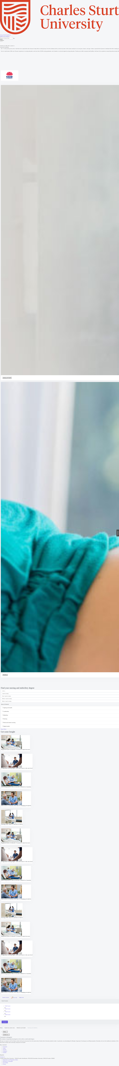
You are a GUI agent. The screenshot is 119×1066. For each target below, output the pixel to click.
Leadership (6, 711)
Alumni (9, 35)
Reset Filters (3, 729)
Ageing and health (7, 377)
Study (1, 1027)
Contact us (5, 1034)
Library (1, 35)
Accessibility (5, 1062)
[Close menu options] (3, 40)
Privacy (4, 1064)
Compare (5, 1021)
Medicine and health (21, 1027)
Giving (6, 35)
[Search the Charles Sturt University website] (13, 38)
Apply (2, 43)
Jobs (4, 35)
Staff (1, 36)
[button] (118, 533)
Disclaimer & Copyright (8, 1061)
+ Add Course (7, 1006)
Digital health (6, 726)
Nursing (5, 718)
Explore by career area (10, 1027)
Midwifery (5, 674)
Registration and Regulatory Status (10, 1059)
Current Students (5, 36)
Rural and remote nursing (9, 722)
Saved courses (5, 997)
